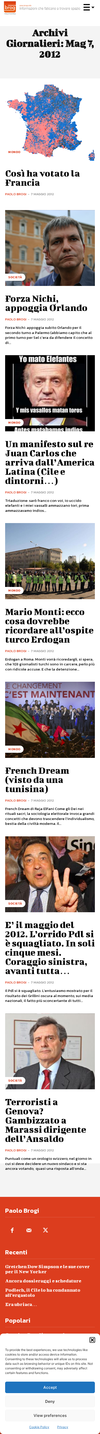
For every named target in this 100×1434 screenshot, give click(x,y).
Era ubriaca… (21, 1304)
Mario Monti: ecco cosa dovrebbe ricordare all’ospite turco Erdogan (49, 625)
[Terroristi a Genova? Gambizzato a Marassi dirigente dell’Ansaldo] (50, 1051)
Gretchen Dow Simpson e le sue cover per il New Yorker (47, 1269)
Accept (50, 1387)
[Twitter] (45, 1231)
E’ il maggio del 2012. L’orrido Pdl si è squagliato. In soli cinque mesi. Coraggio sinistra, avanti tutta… (50, 947)
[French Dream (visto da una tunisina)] (50, 720)
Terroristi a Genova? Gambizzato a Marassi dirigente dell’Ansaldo (45, 1120)
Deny (50, 1401)
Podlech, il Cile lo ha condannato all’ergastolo (42, 1292)
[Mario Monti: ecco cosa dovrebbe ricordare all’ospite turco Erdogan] (50, 561)
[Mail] (29, 1231)
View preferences (50, 1415)
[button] (92, 1340)
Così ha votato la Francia (42, 178)
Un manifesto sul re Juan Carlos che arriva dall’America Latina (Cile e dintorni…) (50, 462)
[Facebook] (12, 1231)
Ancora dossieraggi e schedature (43, 1280)
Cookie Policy (39, 1427)
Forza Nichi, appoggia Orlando (46, 303)
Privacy (62, 1427)
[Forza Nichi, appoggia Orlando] (50, 248)
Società (15, 277)
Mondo (14, 152)
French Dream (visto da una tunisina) (37, 779)
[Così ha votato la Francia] (50, 123)
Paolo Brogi (15, 194)
